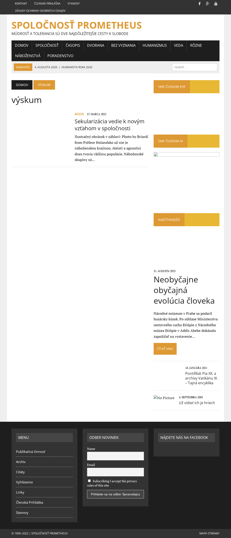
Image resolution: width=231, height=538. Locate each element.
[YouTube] (215, 3)
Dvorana (95, 45)
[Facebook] (199, 3)
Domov (21, 45)
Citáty (20, 472)
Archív (21, 461)
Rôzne (196, 45)
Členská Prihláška (47, 3)
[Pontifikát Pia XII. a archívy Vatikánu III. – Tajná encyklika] (167, 377)
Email (91, 465)
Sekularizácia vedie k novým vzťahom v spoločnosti (109, 124)
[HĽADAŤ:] (194, 66)
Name (91, 449)
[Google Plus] (207, 3)
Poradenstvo (60, 55)
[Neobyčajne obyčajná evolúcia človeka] (186, 264)
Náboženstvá (27, 55)
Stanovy (73, 3)
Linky (20, 492)
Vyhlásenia (24, 482)
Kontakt (21, 3)
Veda (178, 45)
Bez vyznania (123, 45)
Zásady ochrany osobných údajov (40, 11)
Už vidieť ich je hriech (197, 402)
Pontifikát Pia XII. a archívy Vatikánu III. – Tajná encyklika (201, 378)
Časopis (73, 45)
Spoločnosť (47, 45)
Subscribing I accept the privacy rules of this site (112, 483)
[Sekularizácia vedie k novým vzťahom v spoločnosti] (41, 142)
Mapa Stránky (209, 533)
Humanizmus (155, 45)
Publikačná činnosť (30, 451)
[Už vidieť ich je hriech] (164, 397)
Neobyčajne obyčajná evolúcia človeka (184, 290)
